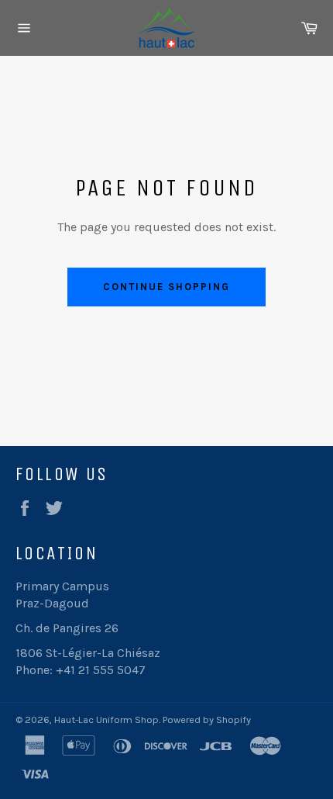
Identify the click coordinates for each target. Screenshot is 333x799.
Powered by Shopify (207, 719)
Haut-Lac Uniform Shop (106, 719)
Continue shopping (166, 286)
